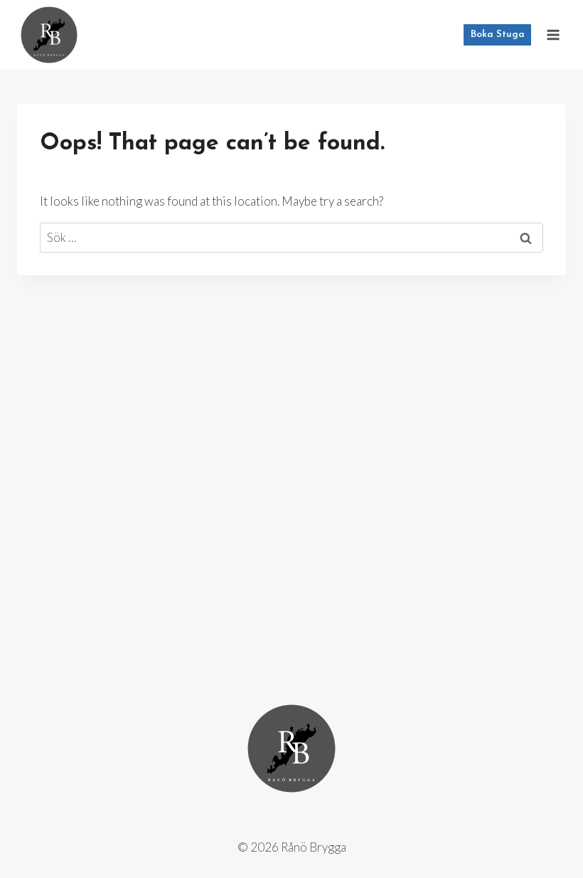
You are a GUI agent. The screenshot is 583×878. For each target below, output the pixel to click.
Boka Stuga (498, 34)
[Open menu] (553, 34)
